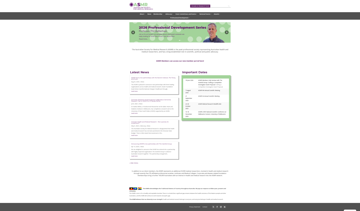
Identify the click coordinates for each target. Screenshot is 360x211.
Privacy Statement (194, 207)
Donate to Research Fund (200, 6)
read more (134, 91)
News (149, 14)
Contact (204, 207)
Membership (157, 14)
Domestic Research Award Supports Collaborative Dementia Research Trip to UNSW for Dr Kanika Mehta (151, 100)
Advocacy (168, 14)
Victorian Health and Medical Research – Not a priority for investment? (150, 122)
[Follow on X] (213, 206)
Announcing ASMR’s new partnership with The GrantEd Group (151, 144)
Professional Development (179, 18)
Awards (216, 14)
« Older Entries (133, 163)
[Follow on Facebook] (217, 206)
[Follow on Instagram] (220, 206)
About (142, 14)
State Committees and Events (186, 14)
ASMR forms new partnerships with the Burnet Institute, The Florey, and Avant (153, 78)
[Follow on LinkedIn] (224, 206)
